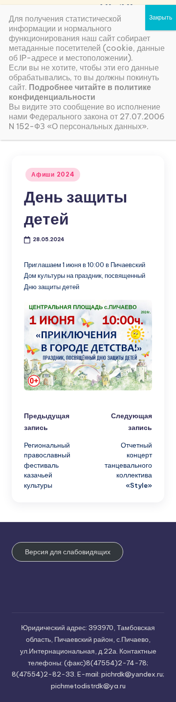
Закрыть (160, 17)
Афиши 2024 (52, 174)
